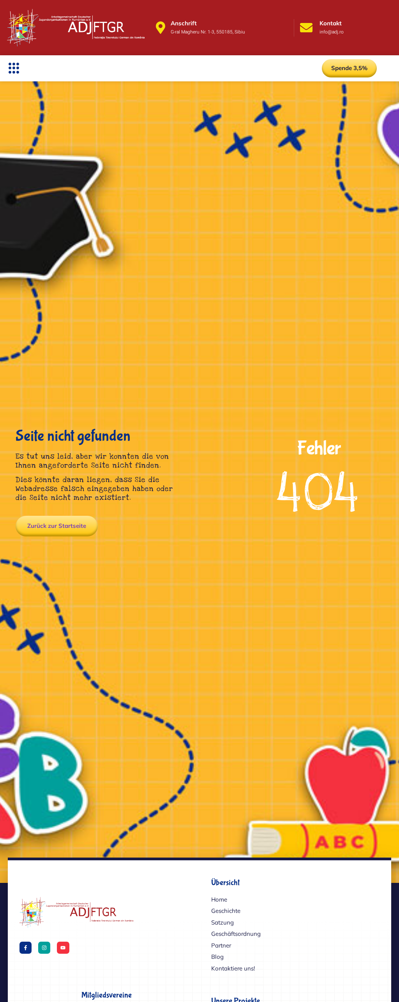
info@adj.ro (332, 31)
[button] (14, 68)
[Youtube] (63, 948)
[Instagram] (44, 948)
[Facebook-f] (25, 948)
